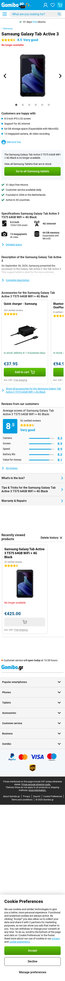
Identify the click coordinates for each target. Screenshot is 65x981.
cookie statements (19, 941)
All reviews (12, 468)
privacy (56, 938)
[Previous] (5, 76)
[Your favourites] (52, 5)
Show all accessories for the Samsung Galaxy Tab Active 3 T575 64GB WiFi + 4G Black (33, 390)
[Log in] (45, 5)
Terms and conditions (21, 799)
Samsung (7, 28)
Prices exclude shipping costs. (36, 784)
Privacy (26, 796)
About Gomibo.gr (11, 796)
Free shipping (20, 380)
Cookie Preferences (52, 796)
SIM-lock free (13, 142)
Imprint (36, 796)
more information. (37, 790)
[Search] (59, 14)
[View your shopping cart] (60, 5)
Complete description (17, 280)
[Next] (60, 76)
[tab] (16, 105)
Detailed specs (14, 244)
